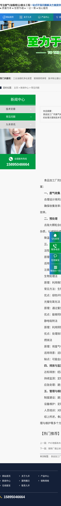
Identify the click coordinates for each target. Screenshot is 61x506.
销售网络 (45, 481)
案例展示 (25, 481)
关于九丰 (27, 17)
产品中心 (45, 17)
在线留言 (6, 485)
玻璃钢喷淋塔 (40, 78)
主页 (16, 87)
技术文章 (10, 109)
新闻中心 (24, 87)
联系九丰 (25, 485)
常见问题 (35, 87)
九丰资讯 (10, 124)
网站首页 (10, 17)
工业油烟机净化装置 (22, 78)
